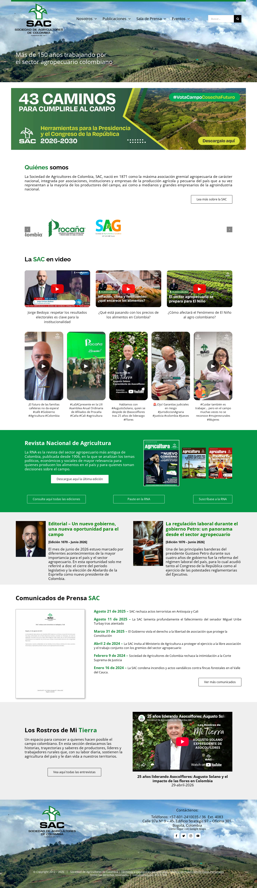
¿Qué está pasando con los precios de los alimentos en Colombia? (128, 314)
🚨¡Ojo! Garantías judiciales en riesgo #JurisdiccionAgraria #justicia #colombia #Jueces (171, 410)
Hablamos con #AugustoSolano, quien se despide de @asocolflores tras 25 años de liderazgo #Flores (128, 411)
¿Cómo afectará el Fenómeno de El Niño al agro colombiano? (199, 314)
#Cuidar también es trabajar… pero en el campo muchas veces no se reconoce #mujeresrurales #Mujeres (213, 411)
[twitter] (183, 835)
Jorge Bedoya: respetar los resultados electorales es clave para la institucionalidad (57, 317)
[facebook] (176, 835)
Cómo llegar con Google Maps (187, 829)
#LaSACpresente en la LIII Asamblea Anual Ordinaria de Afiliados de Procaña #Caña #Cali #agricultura (86, 410)
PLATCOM (161, 875)
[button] (27, 229)
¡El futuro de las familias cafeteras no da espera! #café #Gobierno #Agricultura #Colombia (43, 410)
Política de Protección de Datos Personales (197, 872)
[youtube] (198, 835)
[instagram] (190, 835)
